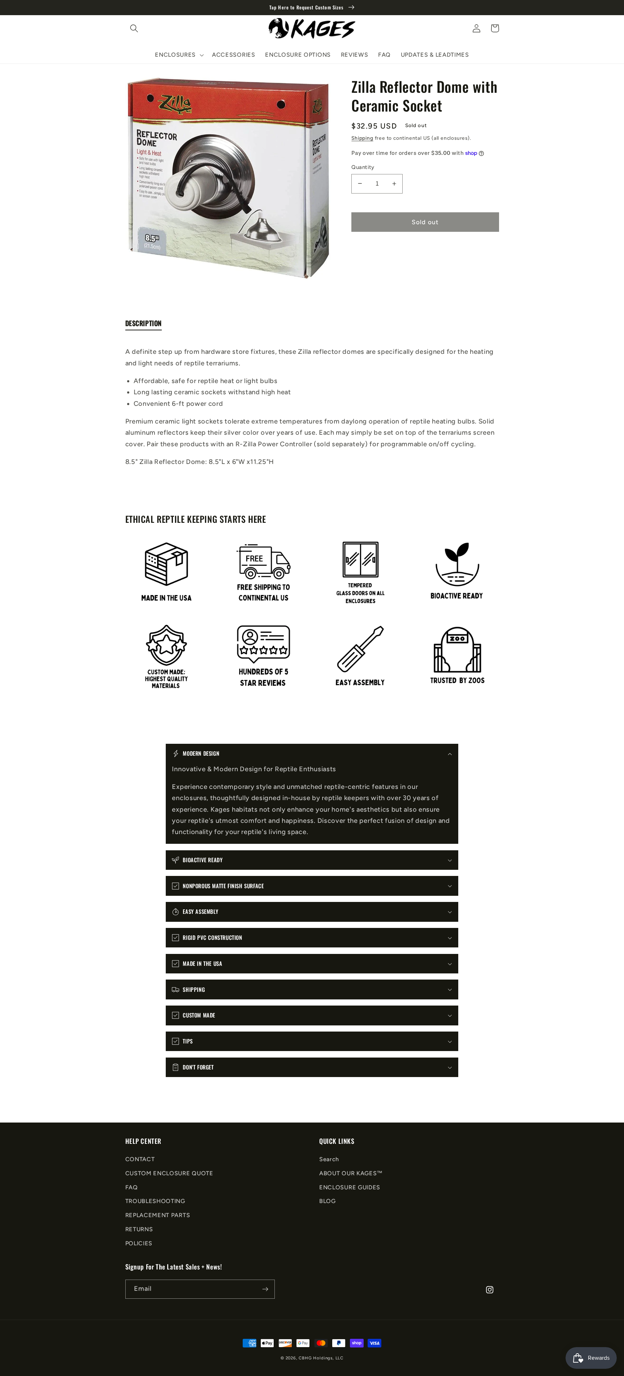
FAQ (131, 1187)
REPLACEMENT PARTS (157, 1215)
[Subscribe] (265, 1289)
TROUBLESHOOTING (155, 1201)
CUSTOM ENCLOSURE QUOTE (169, 1173)
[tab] (143, 324)
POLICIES (139, 1243)
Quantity (362, 167)
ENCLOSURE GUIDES (349, 1187)
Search (329, 1159)
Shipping (362, 138)
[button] (134, 28)
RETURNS (139, 1229)
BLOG (327, 1201)
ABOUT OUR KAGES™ (351, 1173)
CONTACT (140, 1159)
